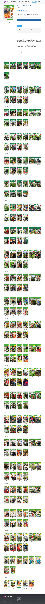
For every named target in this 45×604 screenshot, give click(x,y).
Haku (26, 1)
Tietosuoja (19, 597)
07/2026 (24, 15)
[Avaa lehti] (6, 65)
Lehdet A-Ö (15, 1)
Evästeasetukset (20, 599)
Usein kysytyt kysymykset (9, 598)
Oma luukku (10, 1)
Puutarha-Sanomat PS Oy (24, 55)
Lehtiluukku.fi (8, 596)
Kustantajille (19, 598)
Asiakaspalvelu (7, 597)
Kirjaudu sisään (36, 29)
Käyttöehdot (19, 596)
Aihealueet (21, 1)
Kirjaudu (34, 1)
